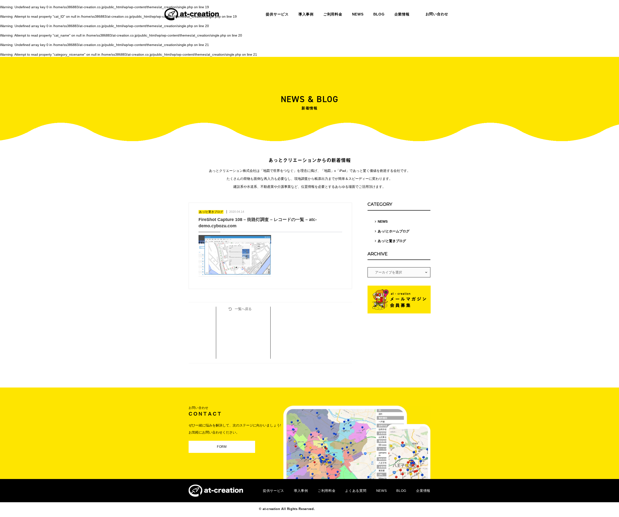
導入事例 (301, 491)
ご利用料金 (327, 491)
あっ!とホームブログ (393, 231)
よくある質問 (355, 491)
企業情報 (423, 491)
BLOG (401, 491)
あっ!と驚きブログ (392, 241)
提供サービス (273, 491)
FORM (222, 447)
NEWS (383, 221)
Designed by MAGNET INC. (338, 509)
